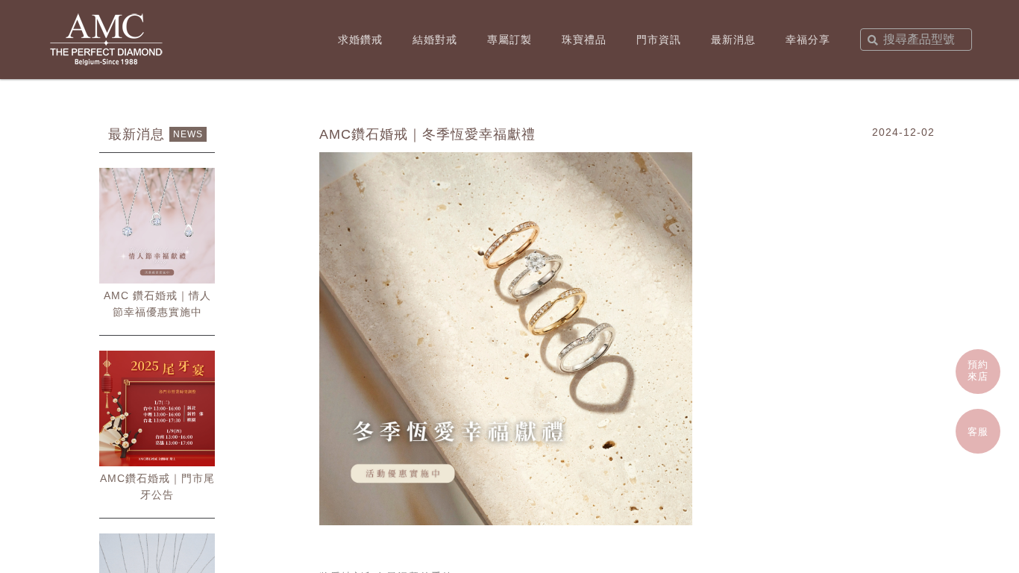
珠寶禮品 (584, 40)
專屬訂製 (509, 40)
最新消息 (733, 40)
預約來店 (978, 370)
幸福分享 (808, 40)
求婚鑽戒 (360, 40)
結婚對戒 (435, 40)
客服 (978, 431)
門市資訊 (658, 40)
